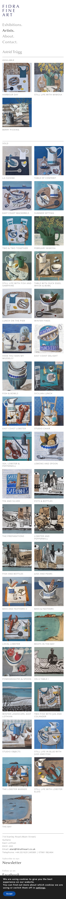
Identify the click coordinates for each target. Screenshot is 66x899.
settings (40, 887)
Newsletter (11, 862)
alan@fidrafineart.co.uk (22, 849)
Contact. (10, 41)
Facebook (11, 874)
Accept (9, 893)
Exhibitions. (12, 24)
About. (8, 36)
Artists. (8, 30)
